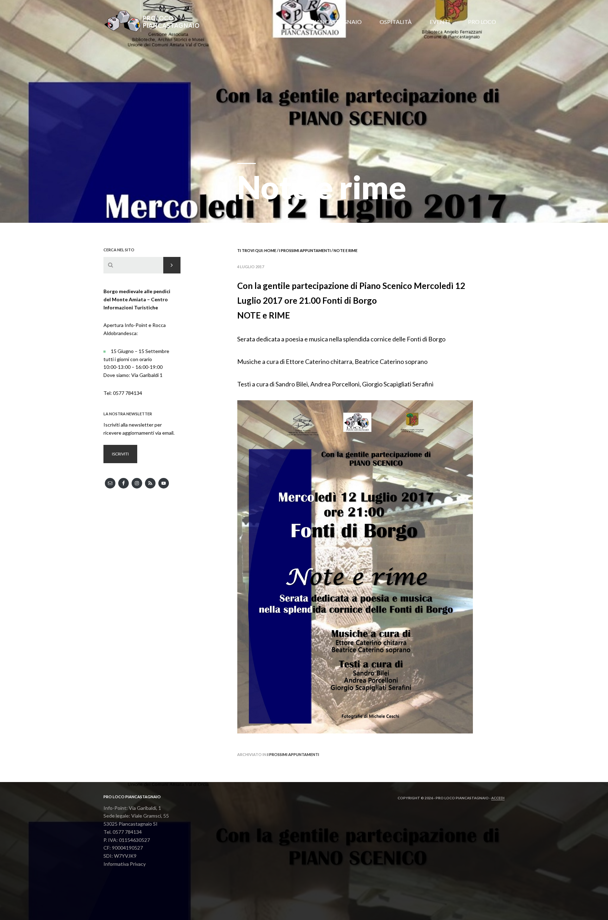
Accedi (498, 798)
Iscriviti (120, 453)
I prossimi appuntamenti (293, 754)
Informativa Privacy (124, 864)
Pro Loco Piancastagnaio (156, 21)
